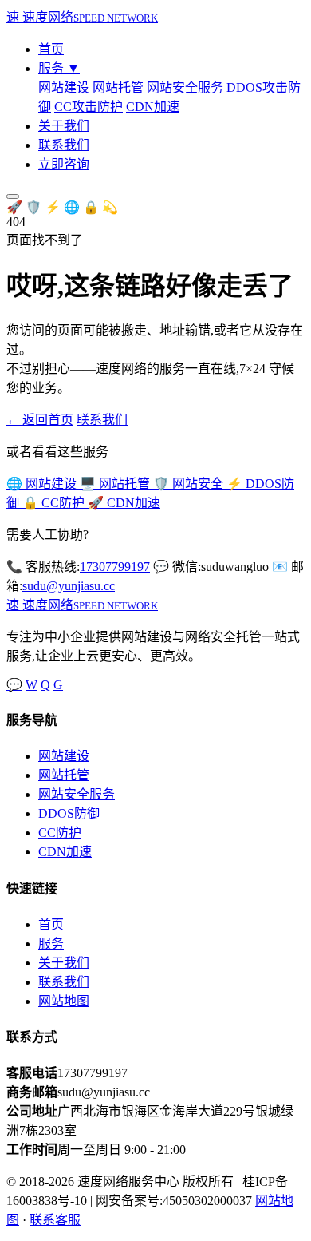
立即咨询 (63, 164)
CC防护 (59, 832)
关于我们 (63, 126)
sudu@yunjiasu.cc (68, 586)
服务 (59, 68)
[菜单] (12, 196)
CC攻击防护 (88, 106)
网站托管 (118, 87)
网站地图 (63, 1001)
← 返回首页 (39, 419)
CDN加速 (152, 106)
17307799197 (115, 566)
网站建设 (63, 87)
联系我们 (63, 145)
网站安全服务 (185, 87)
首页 (51, 49)
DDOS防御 (69, 813)
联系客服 (55, 1220)
